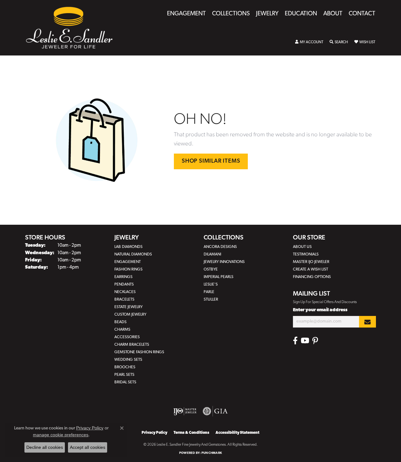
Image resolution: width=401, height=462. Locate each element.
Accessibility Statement (237, 433)
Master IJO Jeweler (311, 262)
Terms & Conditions (191, 433)
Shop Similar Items (211, 161)
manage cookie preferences (60, 434)
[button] (309, 42)
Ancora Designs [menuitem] (220, 247)
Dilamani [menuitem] (212, 254)
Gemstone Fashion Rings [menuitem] (139, 352)
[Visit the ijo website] (185, 411)
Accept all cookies (87, 447)
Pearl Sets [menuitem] (124, 375)
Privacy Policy (154, 433)
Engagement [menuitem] (127, 262)
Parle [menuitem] (209, 292)
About (332, 14)
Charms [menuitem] (122, 330)
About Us (302, 247)
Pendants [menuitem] (124, 284)
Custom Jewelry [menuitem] (130, 314)
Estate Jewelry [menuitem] (128, 307)
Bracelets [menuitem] (124, 299)
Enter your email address (320, 310)
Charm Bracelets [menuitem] (131, 345)
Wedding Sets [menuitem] (128, 360)
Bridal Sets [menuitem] (125, 382)
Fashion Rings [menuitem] (128, 269)
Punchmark (211, 453)
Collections (231, 14)
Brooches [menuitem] (124, 367)
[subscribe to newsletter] (367, 322)
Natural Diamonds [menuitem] (133, 254)
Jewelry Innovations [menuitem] (224, 262)
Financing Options (312, 277)
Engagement (186, 14)
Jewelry (267, 14)
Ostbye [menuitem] (211, 269)
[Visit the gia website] (215, 411)
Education (301, 14)
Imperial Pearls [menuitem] (218, 277)
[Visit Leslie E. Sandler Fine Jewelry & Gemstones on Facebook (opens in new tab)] (295, 340)
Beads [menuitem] (120, 322)
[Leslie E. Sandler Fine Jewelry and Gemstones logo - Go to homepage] (72, 27)
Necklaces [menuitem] (125, 292)
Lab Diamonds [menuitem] (128, 247)
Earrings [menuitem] (123, 277)
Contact (362, 14)
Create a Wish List (310, 269)
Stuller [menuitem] (211, 299)
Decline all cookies (44, 447)
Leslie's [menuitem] (211, 284)
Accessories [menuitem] (127, 337)
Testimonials (306, 254)
